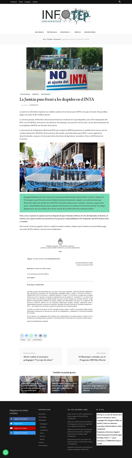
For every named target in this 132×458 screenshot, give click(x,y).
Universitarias (89, 32)
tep (29, 339)
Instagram (28, 2)
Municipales (64, 32)
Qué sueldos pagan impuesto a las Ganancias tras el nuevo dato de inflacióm (95, 388)
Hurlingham (43, 424)
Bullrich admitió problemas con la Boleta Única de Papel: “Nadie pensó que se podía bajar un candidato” (64, 386)
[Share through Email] (40, 335)
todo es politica (37, 339)
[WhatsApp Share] (31, 335)
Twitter (21, 2)
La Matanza (44, 430)
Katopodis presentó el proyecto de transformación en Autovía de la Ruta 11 (79, 442)
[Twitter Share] (26, 335)
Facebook (14, 2)
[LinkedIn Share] (45, 335)
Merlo (42, 433)
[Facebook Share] (22, 335)
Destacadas (25, 94)
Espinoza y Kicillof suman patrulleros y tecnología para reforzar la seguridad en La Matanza (80, 424)
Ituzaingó (43, 427)
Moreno (42, 436)
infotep (23, 339)
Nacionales (39, 32)
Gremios (78, 32)
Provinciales (52, 32)
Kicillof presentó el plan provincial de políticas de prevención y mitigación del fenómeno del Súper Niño (79, 431)
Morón (42, 439)
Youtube (35, 2)
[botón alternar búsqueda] (120, 2)
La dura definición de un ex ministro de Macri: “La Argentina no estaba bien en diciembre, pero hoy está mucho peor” (33, 386)
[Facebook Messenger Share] (36, 335)
